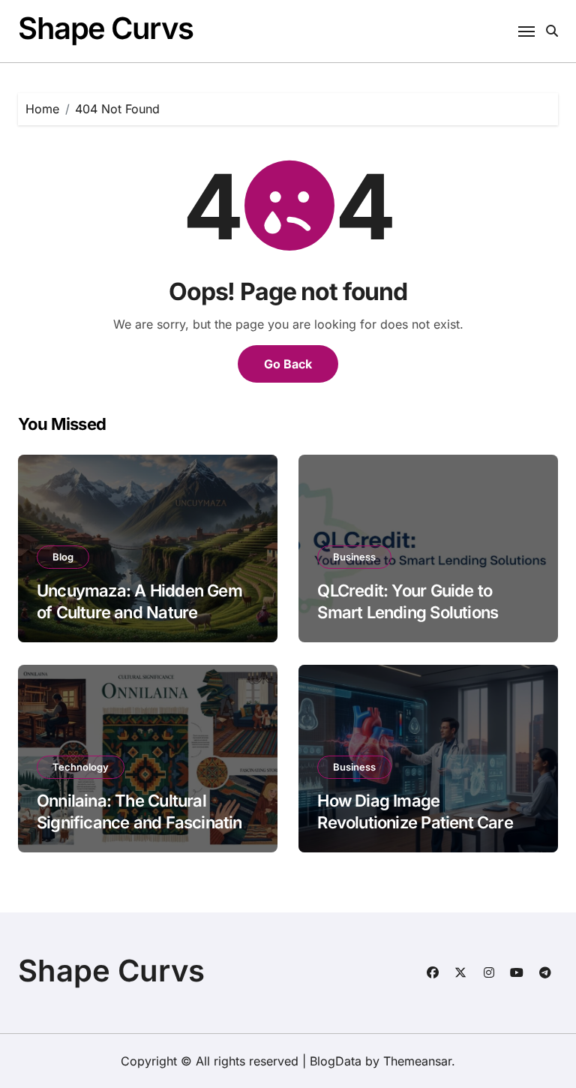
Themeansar (417, 1060)
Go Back (288, 363)
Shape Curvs (105, 28)
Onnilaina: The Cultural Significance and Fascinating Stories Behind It (144, 822)
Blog (63, 557)
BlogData (336, 1060)
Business (354, 557)
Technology (80, 767)
